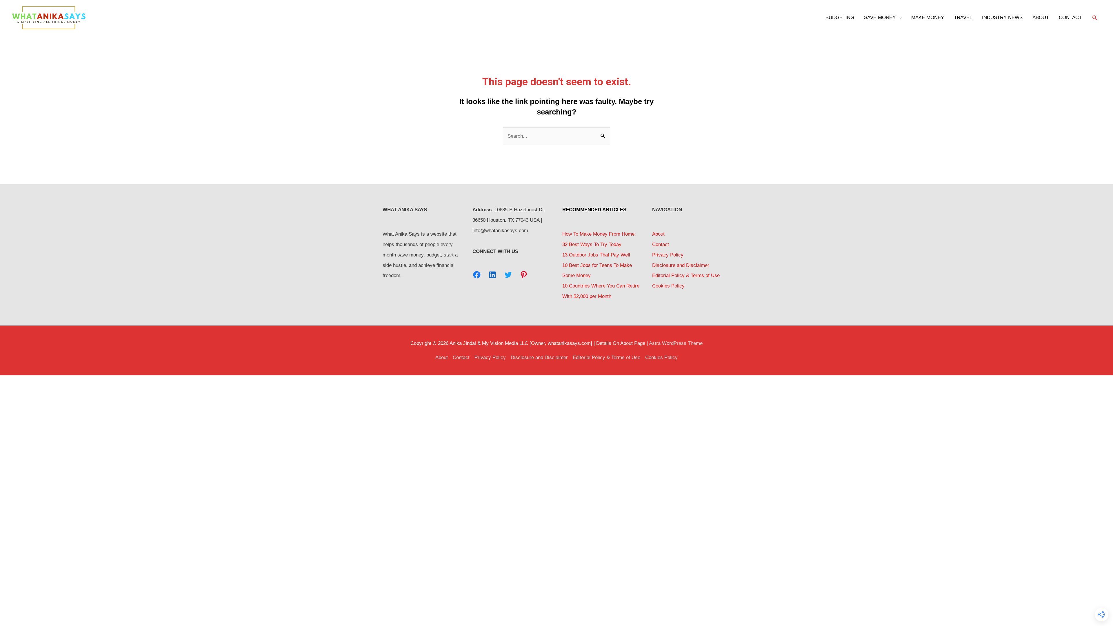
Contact (660, 244)
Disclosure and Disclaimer (680, 265)
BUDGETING (839, 17)
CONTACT (1070, 17)
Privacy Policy (667, 255)
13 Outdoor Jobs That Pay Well (596, 255)
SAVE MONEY (880, 17)
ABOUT (1040, 17)
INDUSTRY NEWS (1002, 17)
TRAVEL (963, 17)
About (658, 234)
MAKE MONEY (927, 17)
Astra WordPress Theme (676, 343)
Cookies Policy (668, 286)
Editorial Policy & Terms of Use (686, 275)
